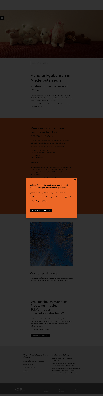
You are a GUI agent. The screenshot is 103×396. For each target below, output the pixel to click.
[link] (41, 210)
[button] (75, 180)
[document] (51, 198)
